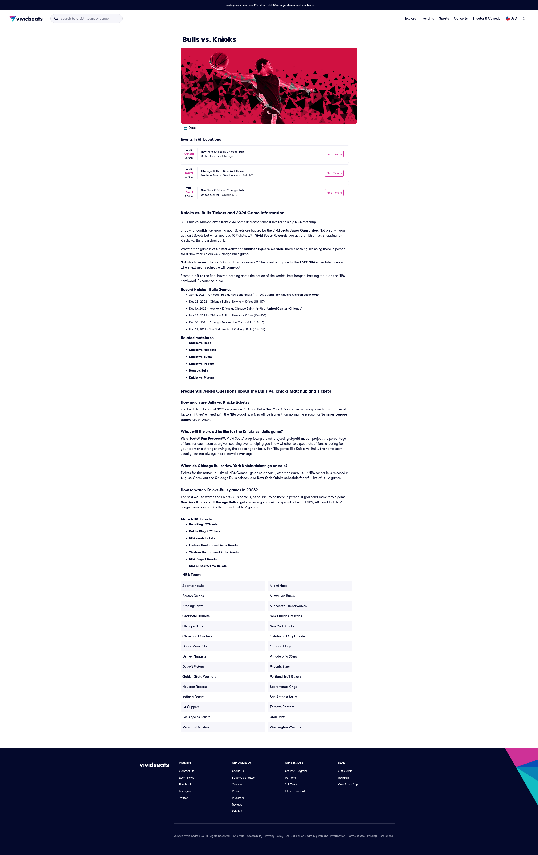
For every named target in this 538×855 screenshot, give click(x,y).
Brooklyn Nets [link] (192, 606)
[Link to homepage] (27, 18)
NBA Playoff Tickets (203, 559)
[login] (524, 18)
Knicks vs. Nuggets (202, 349)
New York (311, 294)
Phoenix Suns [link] (280, 666)
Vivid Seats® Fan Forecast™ (203, 439)
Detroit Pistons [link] (193, 666)
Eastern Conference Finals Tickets (213, 545)
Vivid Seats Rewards (271, 235)
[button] (189, 128)
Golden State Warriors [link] (199, 677)
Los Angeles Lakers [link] (196, 717)
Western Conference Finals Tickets (214, 552)
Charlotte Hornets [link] (196, 616)
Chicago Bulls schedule (233, 478)
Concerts (461, 18)
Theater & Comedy (487, 18)
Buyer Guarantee (304, 230)
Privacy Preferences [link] (380, 836)
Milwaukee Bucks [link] (282, 596)
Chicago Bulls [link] (192, 626)
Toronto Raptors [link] (282, 707)
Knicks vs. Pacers (201, 363)
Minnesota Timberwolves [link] (288, 606)
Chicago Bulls (225, 502)
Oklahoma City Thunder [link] (288, 636)
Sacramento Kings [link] (283, 687)
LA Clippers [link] (190, 707)
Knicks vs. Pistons (201, 377)
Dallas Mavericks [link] (194, 646)
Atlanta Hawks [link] (193, 586)
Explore (410, 18)
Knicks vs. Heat (200, 342)
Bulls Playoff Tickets (203, 524)
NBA (298, 222)
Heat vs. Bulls (198, 370)
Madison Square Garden (263, 249)
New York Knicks (194, 502)
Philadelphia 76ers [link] (283, 656)
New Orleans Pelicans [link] (286, 616)
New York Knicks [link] (282, 626)
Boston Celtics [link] (193, 596)
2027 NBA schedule (315, 262)
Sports (444, 18)
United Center (227, 249)
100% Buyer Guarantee (286, 5)
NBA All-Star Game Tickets (208, 566)
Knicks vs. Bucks (200, 356)
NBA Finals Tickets (202, 538)
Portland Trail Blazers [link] (285, 677)
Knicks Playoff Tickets (204, 531)
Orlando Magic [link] (281, 646)
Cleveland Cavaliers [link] (197, 636)
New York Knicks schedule (278, 478)
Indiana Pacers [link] (193, 697)
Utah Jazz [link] (277, 717)
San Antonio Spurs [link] (283, 697)
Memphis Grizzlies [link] (195, 727)
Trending (427, 18)
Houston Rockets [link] (194, 687)
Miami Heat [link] (278, 586)
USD (514, 18)
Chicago (295, 308)
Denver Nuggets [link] (194, 656)
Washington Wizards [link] (285, 727)
